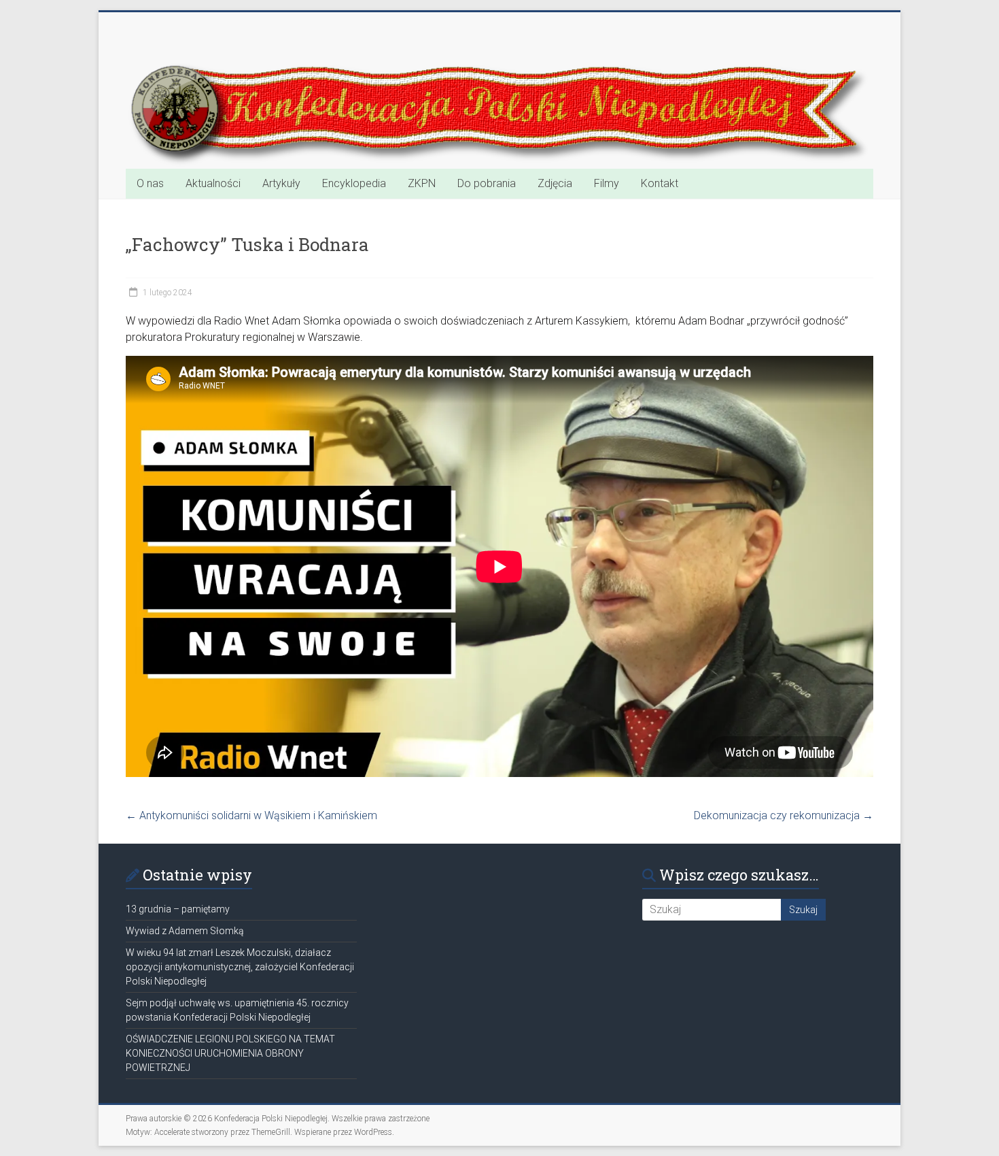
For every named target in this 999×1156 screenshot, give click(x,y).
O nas (150, 183)
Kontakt (659, 183)
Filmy (606, 183)
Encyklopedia (354, 183)
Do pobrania (486, 183)
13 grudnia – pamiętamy (178, 909)
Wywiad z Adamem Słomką (185, 930)
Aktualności (213, 183)
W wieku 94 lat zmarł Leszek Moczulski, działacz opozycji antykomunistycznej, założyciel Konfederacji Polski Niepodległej (240, 967)
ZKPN (422, 183)
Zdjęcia (555, 183)
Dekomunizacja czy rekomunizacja (783, 815)
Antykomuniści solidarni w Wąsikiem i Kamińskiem (251, 815)
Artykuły (281, 183)
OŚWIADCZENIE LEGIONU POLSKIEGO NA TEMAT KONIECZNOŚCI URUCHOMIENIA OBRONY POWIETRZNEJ (230, 1053)
